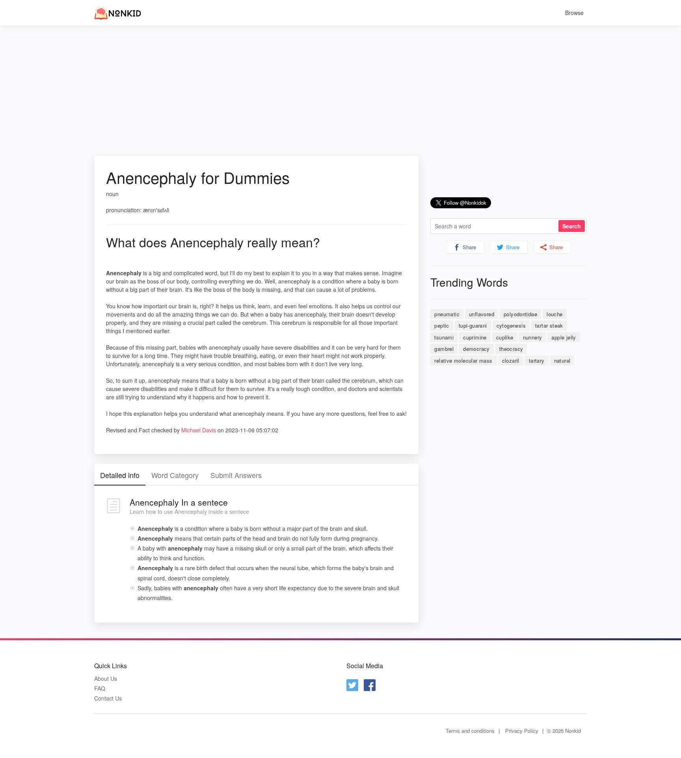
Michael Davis (198, 430)
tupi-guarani (473, 325)
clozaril (510, 360)
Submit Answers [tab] (236, 475)
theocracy (511, 348)
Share (468, 247)
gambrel (444, 348)
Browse (574, 13)
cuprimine (475, 337)
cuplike (505, 337)
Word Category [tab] (175, 475)
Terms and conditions (470, 730)
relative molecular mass (463, 360)
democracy (476, 348)
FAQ (99, 688)
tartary (537, 360)
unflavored (481, 314)
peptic (441, 325)
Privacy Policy (521, 730)
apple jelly (563, 337)
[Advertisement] (340, 85)
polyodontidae (520, 314)
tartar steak (549, 325)
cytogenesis (511, 325)
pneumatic (447, 314)
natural (562, 360)
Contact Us (108, 698)
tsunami (444, 337)
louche (554, 314)
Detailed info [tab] (120, 475)
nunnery (532, 337)
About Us (105, 678)
